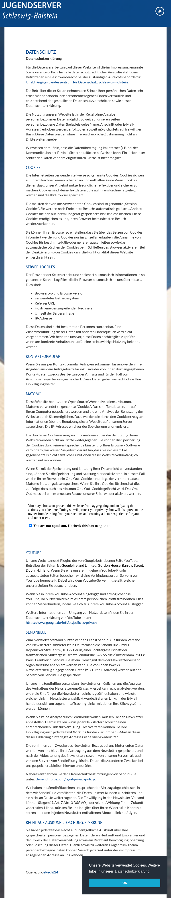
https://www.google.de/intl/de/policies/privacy (61, 622)
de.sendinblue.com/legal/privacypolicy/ (65, 779)
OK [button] (124, 883)
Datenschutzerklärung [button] (132, 871)
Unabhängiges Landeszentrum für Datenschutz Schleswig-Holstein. (77, 82)
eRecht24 (50, 872)
